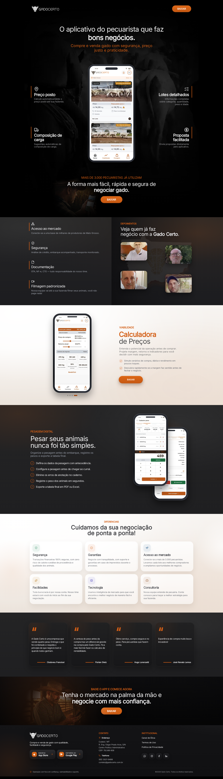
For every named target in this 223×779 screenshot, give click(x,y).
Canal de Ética (148, 738)
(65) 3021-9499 (106, 759)
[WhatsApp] (145, 756)
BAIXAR (181, 8)
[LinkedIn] (166, 756)
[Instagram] (152, 756)
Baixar (131, 379)
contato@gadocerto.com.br (111, 762)
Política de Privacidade (152, 747)
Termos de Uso (149, 742)
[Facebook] (159, 756)
